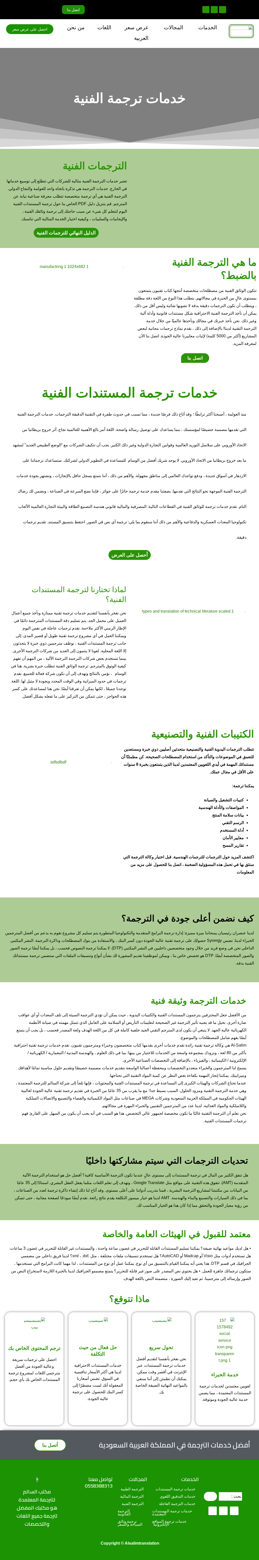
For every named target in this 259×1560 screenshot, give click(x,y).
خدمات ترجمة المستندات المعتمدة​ (172, 1513)
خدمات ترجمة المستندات (176, 1489)
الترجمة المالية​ (132, 1496)
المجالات (138, 1479)
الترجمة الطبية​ (133, 1489)
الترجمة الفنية (133, 1503)
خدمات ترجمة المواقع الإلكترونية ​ (169, 1523)
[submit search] (210, 1496)
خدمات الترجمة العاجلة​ (177, 1503)
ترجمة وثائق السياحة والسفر (130, 1523)
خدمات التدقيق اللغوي (178, 1496)
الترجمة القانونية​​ (124, 1513)
